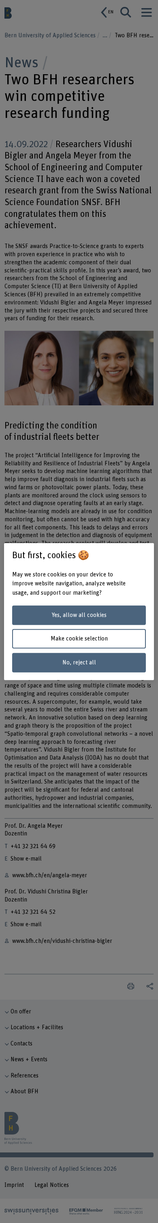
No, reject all (79, 663)
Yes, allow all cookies (79, 615)
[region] (79, 611)
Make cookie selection (79, 639)
